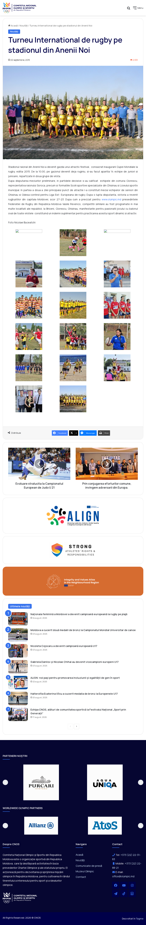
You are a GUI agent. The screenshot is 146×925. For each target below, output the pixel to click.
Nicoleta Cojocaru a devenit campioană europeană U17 (63, 646)
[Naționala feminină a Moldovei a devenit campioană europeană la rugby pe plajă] (18, 619)
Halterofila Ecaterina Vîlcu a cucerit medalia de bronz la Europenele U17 (74, 693)
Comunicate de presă (89, 865)
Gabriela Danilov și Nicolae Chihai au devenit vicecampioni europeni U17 (74, 662)
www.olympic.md (111, 199)
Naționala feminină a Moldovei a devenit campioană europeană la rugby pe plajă (78, 614)
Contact (81, 877)
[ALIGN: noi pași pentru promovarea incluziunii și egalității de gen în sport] (18, 682)
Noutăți (24, 25)
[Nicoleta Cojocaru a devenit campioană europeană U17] (18, 650)
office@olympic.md (123, 876)
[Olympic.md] (19, 8)
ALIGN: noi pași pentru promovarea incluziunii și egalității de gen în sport (75, 677)
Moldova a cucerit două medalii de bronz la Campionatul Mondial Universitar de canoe (83, 630)
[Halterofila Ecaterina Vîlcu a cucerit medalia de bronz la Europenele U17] (18, 698)
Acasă (14, 25)
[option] (41, 782)
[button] (5, 782)
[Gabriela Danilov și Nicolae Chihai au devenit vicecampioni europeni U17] (18, 666)
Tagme (139, 918)
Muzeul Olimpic (85, 871)
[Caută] (128, 9)
